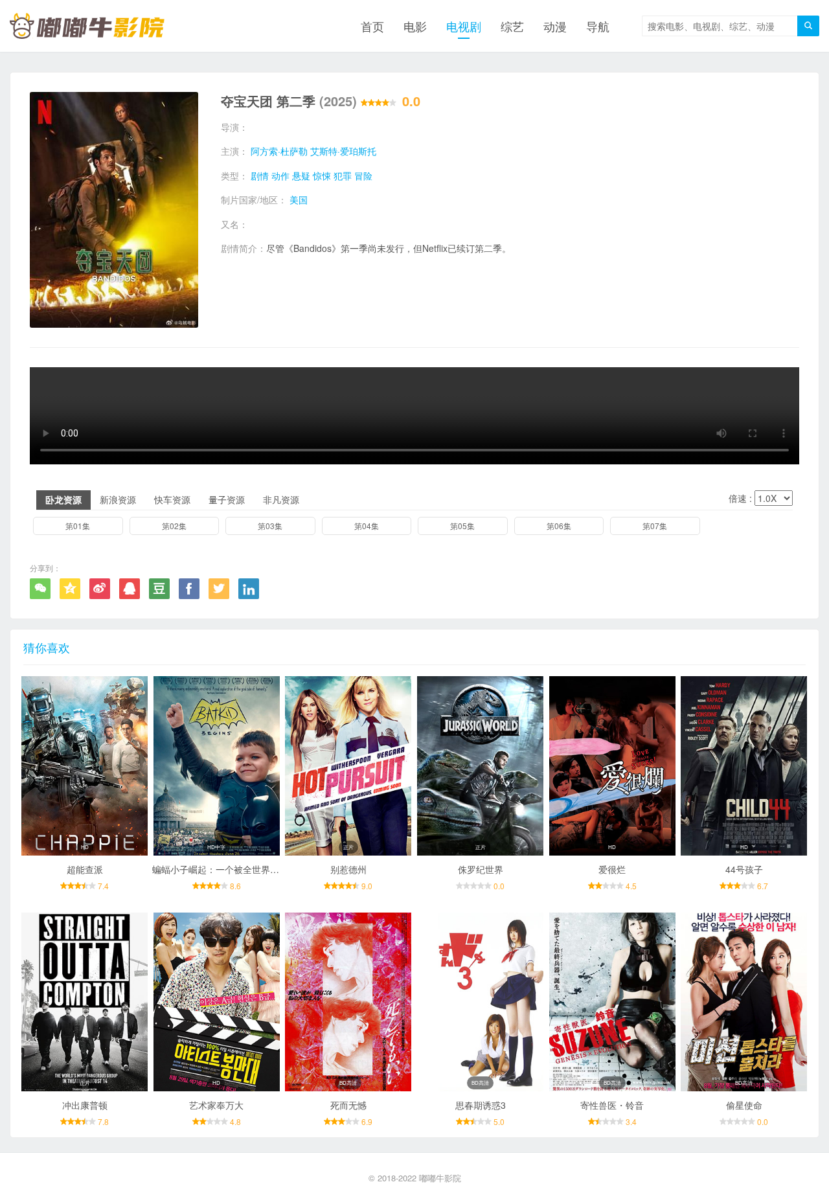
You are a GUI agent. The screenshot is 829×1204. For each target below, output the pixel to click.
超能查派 (85, 869)
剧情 (260, 175)
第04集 (366, 525)
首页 (372, 25)
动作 (280, 175)
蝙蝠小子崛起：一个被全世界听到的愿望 (233, 869)
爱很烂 (612, 869)
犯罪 (343, 175)
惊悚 (322, 175)
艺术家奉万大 (216, 1104)
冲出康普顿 (85, 1104)
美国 (299, 199)
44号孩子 (744, 869)
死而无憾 (348, 1104)
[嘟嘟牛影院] (87, 26)
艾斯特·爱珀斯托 (343, 150)
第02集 (174, 525)
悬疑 (301, 175)
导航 (597, 25)
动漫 (555, 25)
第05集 (462, 525)
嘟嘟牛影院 (440, 1178)
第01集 (77, 525)
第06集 (559, 525)
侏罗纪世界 (480, 869)
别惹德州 (348, 869)
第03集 (270, 525)
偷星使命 (744, 1104)
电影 (415, 25)
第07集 (654, 525)
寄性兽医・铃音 (612, 1104)
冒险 (363, 175)
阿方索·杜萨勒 (279, 150)
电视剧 (463, 25)
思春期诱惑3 (480, 1104)
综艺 (512, 25)
